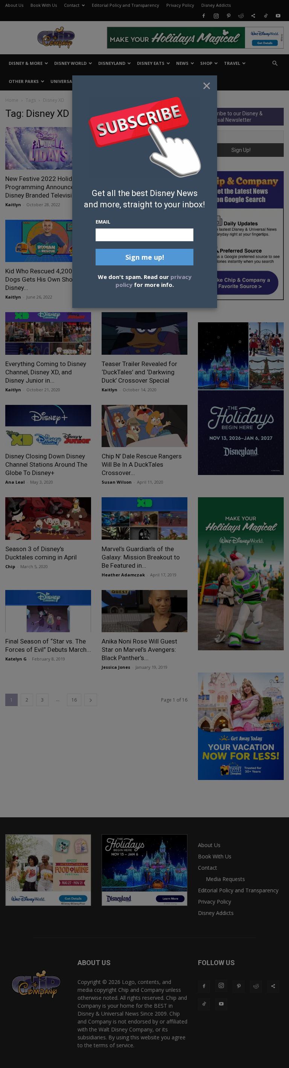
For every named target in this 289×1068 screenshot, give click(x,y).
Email (103, 221)
